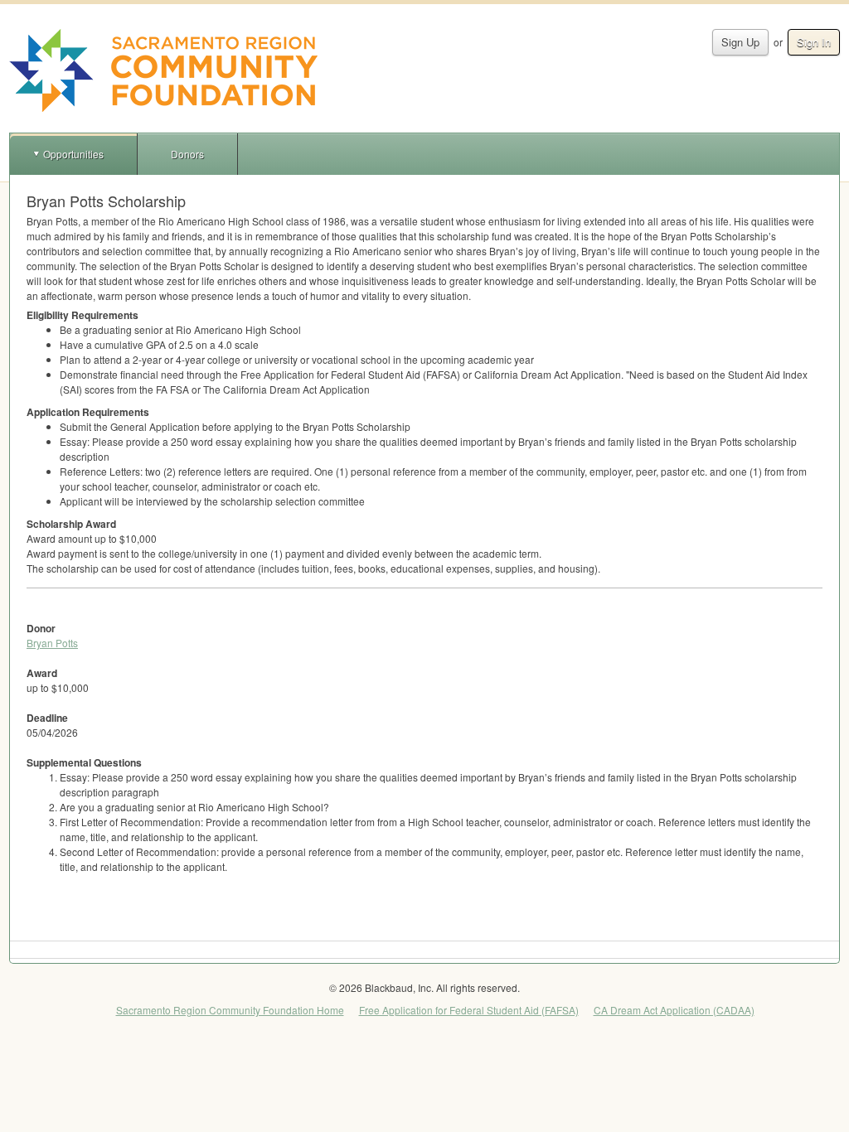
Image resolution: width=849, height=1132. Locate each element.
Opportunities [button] (73, 154)
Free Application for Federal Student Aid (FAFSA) (469, 1010)
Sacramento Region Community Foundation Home (230, 1010)
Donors (187, 154)
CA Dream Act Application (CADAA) (674, 1010)
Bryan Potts (52, 643)
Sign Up (740, 42)
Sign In (814, 42)
